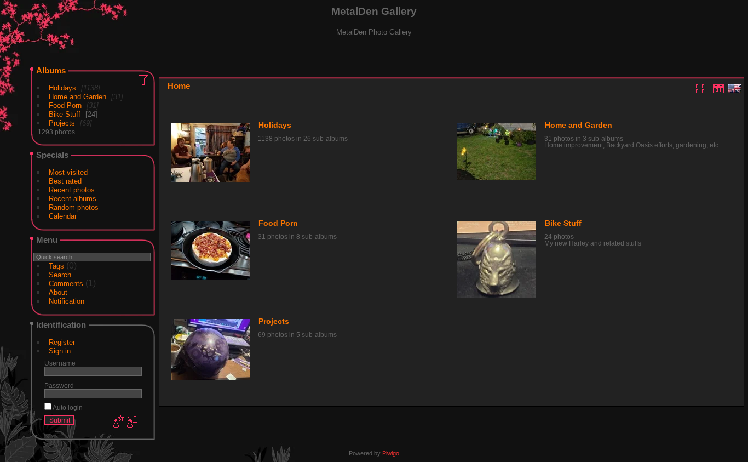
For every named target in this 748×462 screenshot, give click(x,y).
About (58, 292)
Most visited (68, 172)
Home (179, 85)
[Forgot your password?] (131, 422)
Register (62, 342)
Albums (51, 70)
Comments (66, 284)
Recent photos (72, 190)
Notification (66, 301)
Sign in (60, 351)
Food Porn (65, 105)
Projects (62, 123)
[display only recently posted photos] (144, 79)
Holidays (62, 88)
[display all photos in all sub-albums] (702, 88)
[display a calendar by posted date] (718, 88)
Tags (56, 266)
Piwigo (390, 453)
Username (60, 363)
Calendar (63, 216)
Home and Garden (77, 97)
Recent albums (72, 199)
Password (59, 385)
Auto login (67, 407)
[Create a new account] (117, 422)
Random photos (74, 207)
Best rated (65, 181)
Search (60, 275)
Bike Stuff (64, 114)
